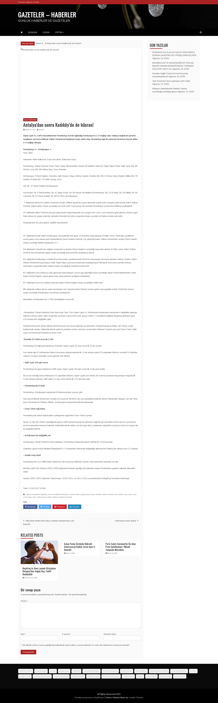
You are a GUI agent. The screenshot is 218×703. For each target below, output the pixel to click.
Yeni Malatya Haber (91, 671)
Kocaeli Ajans (41, 671)
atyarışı (29, 494)
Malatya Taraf (25, 676)
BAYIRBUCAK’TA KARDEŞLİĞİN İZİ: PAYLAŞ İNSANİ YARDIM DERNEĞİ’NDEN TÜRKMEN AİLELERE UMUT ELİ (173, 66)
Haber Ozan (64, 671)
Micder (140, 676)
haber (93, 494)
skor (134, 494)
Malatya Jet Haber (61, 676)
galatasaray (85, 494)
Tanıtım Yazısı (180, 676)
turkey (49, 497)
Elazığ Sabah (128, 676)
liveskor (120, 494)
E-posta (66, 634)
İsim (23, 634)
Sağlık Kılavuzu (78, 676)
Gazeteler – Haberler (47, 14)
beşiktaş (44, 494)
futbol (78, 494)
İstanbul (111, 494)
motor (130, 494)
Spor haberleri (30, 119)
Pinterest (60, 506)
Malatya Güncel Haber (159, 671)
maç (125, 494)
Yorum (24, 601)
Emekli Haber (126, 671)
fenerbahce (64, 494)
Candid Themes (136, 697)
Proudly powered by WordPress (89, 697)
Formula (72, 494)
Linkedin (75, 506)
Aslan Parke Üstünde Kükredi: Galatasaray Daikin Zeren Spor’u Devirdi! (79, 546)
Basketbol (36, 494)
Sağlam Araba (93, 676)
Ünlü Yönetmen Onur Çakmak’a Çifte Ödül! (171, 81)
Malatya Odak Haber (42, 676)
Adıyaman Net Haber (111, 676)
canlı (49, 494)
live (115, 494)
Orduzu (193, 671)
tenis (34, 497)
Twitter (45, 506)
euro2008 (55, 494)
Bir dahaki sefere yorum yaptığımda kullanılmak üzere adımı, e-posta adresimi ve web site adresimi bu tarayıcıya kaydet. (76, 645)
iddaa (105, 494)
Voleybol (61, 497)
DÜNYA (46, 32)
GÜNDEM (32, 32)
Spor (30, 497)
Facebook (31, 506)
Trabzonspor (42, 497)
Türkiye (55, 497)
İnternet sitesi (110, 634)
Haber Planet (165, 676)
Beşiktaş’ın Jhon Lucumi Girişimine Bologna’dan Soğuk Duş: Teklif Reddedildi (39, 571)
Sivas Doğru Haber (179, 671)
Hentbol (99, 494)
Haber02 (76, 671)
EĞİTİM (58, 32)
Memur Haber (141, 671)
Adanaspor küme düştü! (125, 520)
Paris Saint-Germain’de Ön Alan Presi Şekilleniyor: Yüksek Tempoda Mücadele (121, 546)
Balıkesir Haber (26, 671)
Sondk (52, 671)
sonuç (25, 497)
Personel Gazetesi (110, 671)
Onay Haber (151, 676)
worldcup (68, 497)
